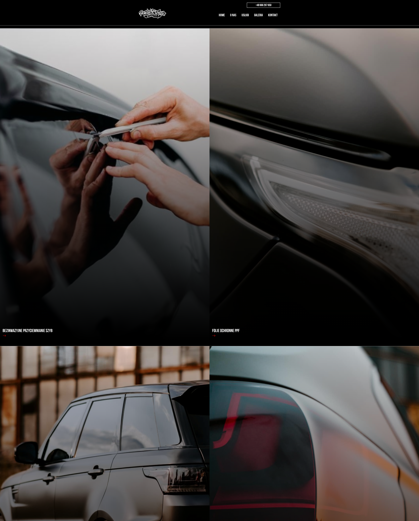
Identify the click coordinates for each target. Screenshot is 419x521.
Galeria (258, 15)
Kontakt (273, 15)
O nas (233, 15)
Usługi (245, 15)
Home (222, 15)
